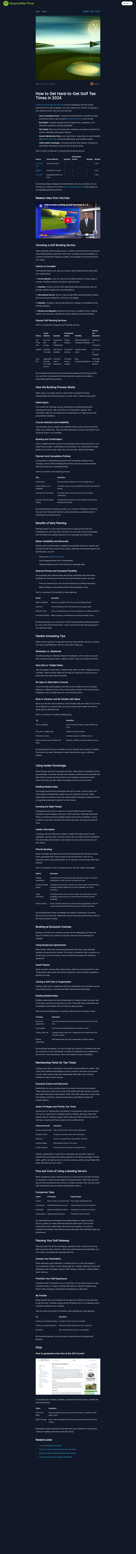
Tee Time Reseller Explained (50, 1445)
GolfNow (39, 170)
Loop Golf (39, 175)
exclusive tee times (75, 119)
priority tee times (49, 139)
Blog (44, 11)
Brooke (96, 84)
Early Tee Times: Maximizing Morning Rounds (57, 1453)
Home (38, 11)
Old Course (77, 1353)
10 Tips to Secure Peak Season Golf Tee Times (57, 1449)
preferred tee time (56, 557)
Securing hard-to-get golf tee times (50, 105)
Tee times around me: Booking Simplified (55, 1457)
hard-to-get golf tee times (74, 187)
